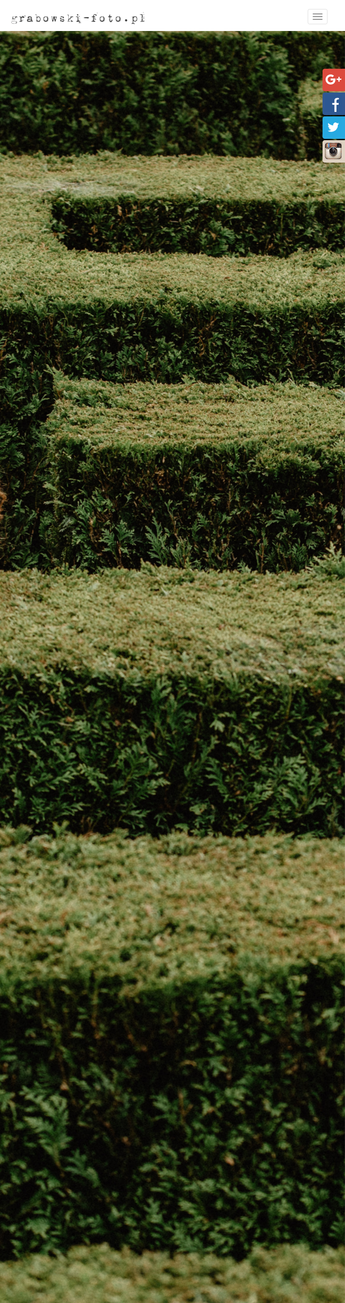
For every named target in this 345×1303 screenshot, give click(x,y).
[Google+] (333, 79)
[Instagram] (333, 150)
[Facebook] (333, 102)
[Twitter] (333, 126)
